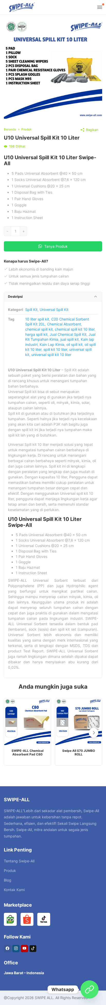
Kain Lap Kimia (52, 344)
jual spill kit (69, 339)
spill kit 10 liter (55, 349)
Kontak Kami (14, 889)
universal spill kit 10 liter (51, 354)
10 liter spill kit (37, 319)
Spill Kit (31, 309)
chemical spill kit (39, 329)
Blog (7, 880)
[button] (93, 733)
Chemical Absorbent (64, 324)
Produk (10, 870)
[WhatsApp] (90, 989)
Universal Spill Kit (54, 309)
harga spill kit (36, 334)
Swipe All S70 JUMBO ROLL (78, 752)
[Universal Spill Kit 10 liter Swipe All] (53, 69)
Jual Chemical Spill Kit (68, 334)
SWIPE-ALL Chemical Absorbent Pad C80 (27, 752)
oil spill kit (74, 344)
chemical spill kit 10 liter (74, 329)
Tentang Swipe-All (19, 861)
